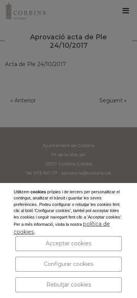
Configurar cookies (68, 264)
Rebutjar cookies (68, 284)
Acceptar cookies (68, 243)
